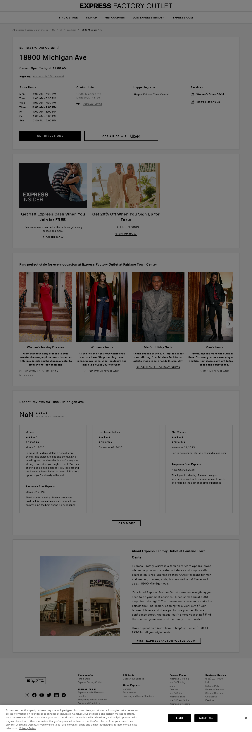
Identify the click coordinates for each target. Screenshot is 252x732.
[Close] (246, 718)
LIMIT (179, 718)
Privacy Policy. (27, 728)
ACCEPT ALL (206, 718)
